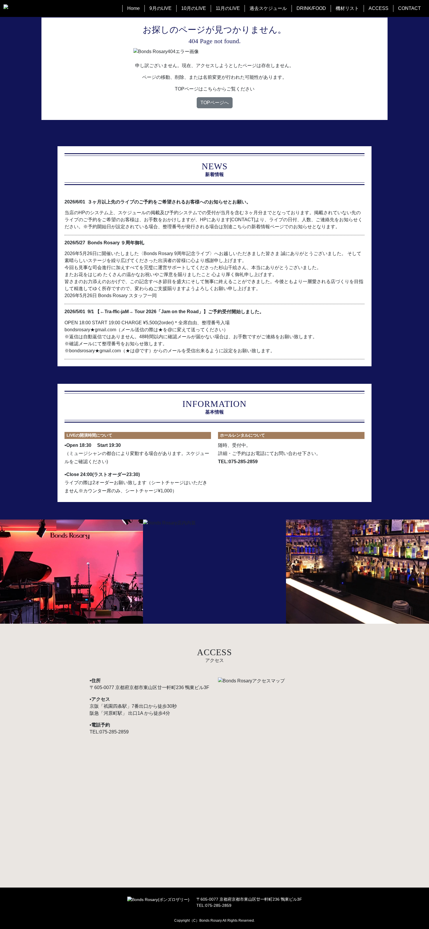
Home (133, 8)
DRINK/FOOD (311, 8)
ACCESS (378, 8)
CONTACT (409, 8)
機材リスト (347, 8)
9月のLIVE (160, 8)
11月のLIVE (228, 8)
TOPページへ (214, 102)
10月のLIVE (193, 8)
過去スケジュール (268, 8)
